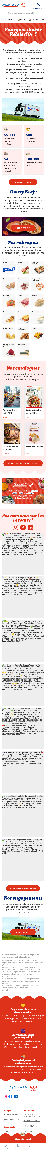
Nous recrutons (11, 1119)
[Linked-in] (30, 527)
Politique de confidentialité (31, 1126)
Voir (5, 417)
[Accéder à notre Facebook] (10, 1097)
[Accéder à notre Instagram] (5, 1097)
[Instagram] (15, 527)
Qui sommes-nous (23, 182)
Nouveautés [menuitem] (9, 19)
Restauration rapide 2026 (10, 411)
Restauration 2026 (34, 446)
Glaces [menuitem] (23, 19)
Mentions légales (32, 1121)
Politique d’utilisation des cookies (32, 1133)
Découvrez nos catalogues (23, 463)
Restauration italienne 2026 (33, 411)
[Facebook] (23, 527)
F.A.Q (6, 1131)
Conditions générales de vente (33, 1115)
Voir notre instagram (23, 888)
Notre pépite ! (23, 228)
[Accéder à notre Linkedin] (16, 1097)
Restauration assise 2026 (11, 448)
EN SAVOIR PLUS (23, 932)
